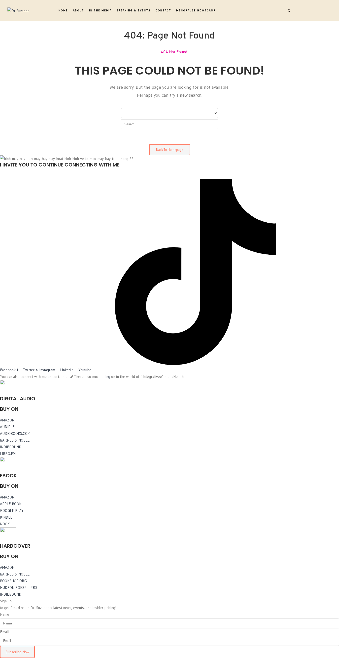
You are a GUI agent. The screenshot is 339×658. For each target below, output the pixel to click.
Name (4, 614)
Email (4, 631)
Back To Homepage (169, 150)
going (106, 376)
